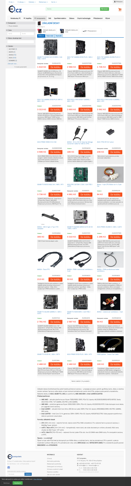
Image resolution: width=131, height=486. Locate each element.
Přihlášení (119, 2)
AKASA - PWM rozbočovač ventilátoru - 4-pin (80, 270)
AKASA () (12, 55)
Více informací (37, 479)
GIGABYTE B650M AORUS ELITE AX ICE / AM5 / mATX (80, 228)
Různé (108, 18)
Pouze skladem (13, 26)
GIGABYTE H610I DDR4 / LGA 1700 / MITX (78, 312)
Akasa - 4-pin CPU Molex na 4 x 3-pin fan (109, 185)
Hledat (105, 9)
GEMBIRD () (12, 61)
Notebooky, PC (16, 18)
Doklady (31, 2)
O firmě (49, 458)
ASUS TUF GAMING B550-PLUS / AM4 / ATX (80, 58)
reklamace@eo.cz (94, 465)
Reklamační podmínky (54, 464)
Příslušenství (98, 18)
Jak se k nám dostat (53, 474)
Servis (53, 2)
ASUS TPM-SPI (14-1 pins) (105, 142)
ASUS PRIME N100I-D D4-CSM (46, 142)
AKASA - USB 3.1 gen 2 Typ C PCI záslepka (47, 228)
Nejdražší (59, 36)
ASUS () (12, 58)
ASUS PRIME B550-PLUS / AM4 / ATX (79, 354)
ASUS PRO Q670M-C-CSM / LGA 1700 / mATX (80, 185)
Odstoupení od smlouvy (54, 466)
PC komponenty (39, 18)
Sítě (49, 18)
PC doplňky (27, 18)
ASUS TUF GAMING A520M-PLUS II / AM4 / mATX (108, 58)
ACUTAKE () (12, 49)
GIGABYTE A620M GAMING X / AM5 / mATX (49, 312)
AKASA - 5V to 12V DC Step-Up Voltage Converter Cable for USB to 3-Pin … (80, 143)
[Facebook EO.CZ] (8, 467)
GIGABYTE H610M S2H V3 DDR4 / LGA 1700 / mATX (49, 58)
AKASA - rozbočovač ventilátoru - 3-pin (110, 312)
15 (15, 55)
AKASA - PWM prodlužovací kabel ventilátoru (108, 270)
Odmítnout (6, 483)
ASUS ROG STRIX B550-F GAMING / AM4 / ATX (78, 100)
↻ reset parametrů (21, 67)
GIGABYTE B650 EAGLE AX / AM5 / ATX (50, 185)
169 (14, 58)
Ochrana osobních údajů (55, 469)
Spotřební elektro (60, 18)
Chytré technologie (83, 18)
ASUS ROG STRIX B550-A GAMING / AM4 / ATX (108, 100)
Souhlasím (17, 483)
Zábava (71, 18)
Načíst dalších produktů (80, 381)
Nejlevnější (49, 36)
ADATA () (11, 52)
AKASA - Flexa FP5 (43, 269)
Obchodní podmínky (53, 461)
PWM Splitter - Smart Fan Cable (108, 354)
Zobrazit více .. (12, 64)
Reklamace (43, 2)
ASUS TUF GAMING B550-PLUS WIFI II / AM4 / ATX (50, 100)
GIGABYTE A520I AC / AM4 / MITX (48, 354)
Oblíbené (41, 36)
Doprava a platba (52, 472)
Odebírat (28, 474)
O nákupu (21, 2)
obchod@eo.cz (83, 465)
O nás (11, 2)
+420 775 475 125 (96, 463)
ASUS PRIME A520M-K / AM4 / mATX (109, 227)
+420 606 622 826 (84, 463)
